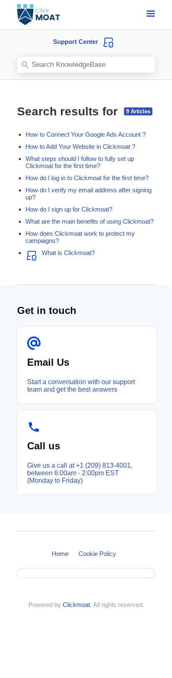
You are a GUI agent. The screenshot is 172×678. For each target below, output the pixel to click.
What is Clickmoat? (68, 252)
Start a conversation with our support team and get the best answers (81, 385)
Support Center (75, 41)
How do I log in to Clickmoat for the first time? (87, 177)
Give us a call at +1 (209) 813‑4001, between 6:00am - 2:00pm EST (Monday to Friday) (79, 473)
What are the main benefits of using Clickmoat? (89, 221)
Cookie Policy (97, 553)
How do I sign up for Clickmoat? (68, 209)
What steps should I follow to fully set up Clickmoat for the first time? (79, 162)
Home (60, 553)
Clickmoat (76, 604)
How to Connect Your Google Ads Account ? (85, 134)
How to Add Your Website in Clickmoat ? (80, 146)
